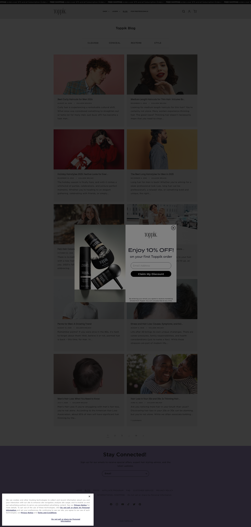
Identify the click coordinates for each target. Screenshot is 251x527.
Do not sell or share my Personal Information (65, 520)
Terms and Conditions (47, 513)
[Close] (89, 496)
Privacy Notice (80, 505)
